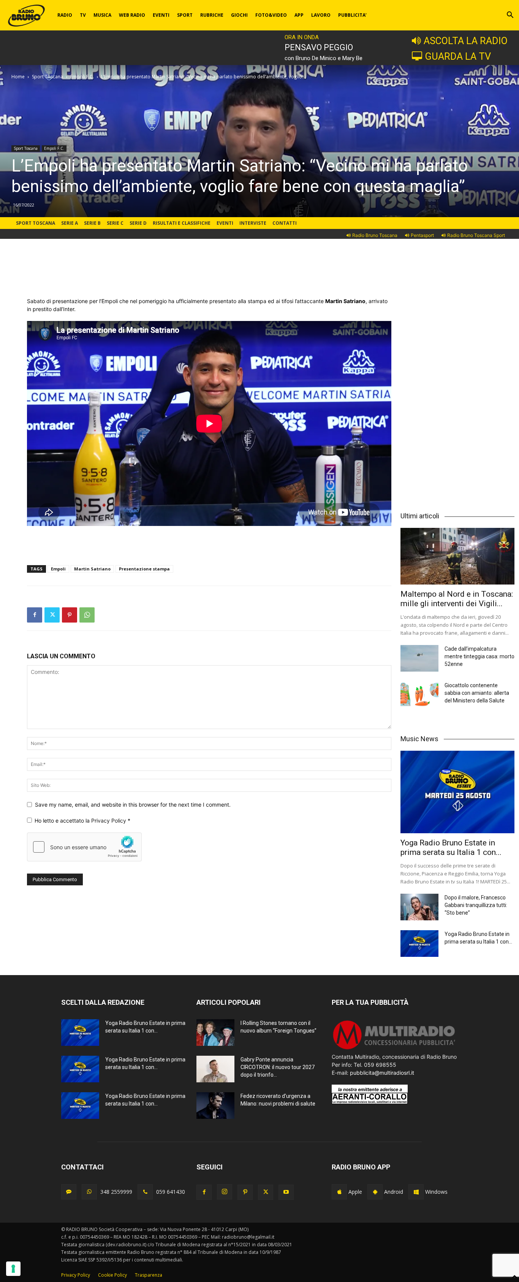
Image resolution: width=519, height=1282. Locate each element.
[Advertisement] (209, 277)
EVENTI (161, 15)
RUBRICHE (211, 15)
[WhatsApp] (87, 615)
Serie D (138, 223)
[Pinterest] (69, 615)
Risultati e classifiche (181, 223)
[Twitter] (52, 615)
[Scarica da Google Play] (375, 1191)
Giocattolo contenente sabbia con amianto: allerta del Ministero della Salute (477, 693)
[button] (510, 15)
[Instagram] (224, 1191)
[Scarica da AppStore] (339, 1191)
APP (299, 15)
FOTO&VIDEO (271, 15)
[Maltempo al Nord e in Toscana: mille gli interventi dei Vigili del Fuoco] (457, 556)
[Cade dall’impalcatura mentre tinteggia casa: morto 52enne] (419, 658)
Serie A (69, 223)
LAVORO (321, 15)
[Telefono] (145, 1191)
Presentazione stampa (144, 569)
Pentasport (422, 235)
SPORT (185, 15)
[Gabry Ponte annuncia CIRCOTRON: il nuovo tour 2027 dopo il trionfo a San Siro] (215, 1069)
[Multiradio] (394, 1048)
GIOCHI (239, 15)
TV (83, 15)
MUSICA (102, 15)
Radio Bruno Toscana (374, 235)
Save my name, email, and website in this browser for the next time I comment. (133, 804)
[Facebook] (34, 615)
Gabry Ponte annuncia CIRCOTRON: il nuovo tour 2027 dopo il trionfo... (278, 1067)
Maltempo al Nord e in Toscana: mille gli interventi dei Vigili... (456, 598)
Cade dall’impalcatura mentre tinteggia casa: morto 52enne (479, 656)
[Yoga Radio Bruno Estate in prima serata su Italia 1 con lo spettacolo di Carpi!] (457, 792)
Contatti (284, 223)
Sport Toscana (47, 76)
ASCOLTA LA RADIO (466, 40)
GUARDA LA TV (458, 56)
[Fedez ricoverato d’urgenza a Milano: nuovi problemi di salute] (215, 1105)
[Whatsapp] (89, 1191)
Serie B (92, 223)
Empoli (58, 569)
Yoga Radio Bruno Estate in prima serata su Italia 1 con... (451, 847)
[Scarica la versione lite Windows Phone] (416, 1191)
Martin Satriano (92, 569)
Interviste (252, 223)
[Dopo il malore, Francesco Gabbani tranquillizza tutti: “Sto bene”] (419, 907)
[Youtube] (286, 1192)
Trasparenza (148, 1275)
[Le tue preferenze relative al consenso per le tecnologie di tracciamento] (13, 1268)
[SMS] (68, 1191)
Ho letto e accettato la (82, 820)
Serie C (115, 223)
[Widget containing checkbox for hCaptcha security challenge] (84, 846)
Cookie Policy (112, 1275)
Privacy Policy (109, 820)
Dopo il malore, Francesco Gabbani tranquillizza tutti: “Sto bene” (476, 905)
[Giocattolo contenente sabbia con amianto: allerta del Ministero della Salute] (419, 695)
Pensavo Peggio (319, 47)
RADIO (64, 15)
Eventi (225, 223)
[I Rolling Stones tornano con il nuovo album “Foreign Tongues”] (215, 1032)
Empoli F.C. (82, 76)
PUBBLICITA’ (352, 15)
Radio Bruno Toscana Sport (476, 235)
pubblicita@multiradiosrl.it (382, 1072)
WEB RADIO (132, 15)
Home (18, 76)
